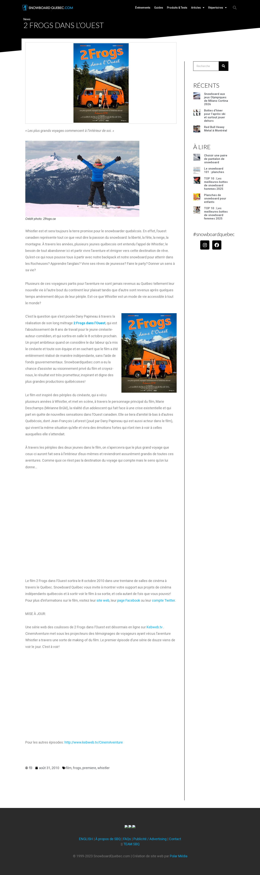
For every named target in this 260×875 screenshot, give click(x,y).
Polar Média (178, 856)
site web (103, 600)
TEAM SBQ (131, 844)
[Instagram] (204, 245)
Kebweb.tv (155, 627)
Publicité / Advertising (150, 839)
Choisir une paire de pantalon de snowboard (215, 159)
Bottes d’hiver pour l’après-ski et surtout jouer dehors (214, 115)
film (69, 768)
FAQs (127, 839)
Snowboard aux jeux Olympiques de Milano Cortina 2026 (216, 99)
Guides (158, 7)
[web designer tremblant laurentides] (126, 827)
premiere (89, 768)
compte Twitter (163, 600)
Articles (196, 7)
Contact (175, 839)
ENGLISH (86, 839)
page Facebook (128, 600)
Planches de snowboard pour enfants (215, 198)
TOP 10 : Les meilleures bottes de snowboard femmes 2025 (216, 213)
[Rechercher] (223, 66)
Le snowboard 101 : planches (214, 170)
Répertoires (215, 7)
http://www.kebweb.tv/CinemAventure (94, 742)
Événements (142, 7)
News (26, 19)
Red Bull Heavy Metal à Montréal (215, 128)
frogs (77, 768)
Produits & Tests (177, 7)
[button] (234, 7)
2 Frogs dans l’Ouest (89, 323)
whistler (103, 768)
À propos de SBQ (108, 839)
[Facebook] (216, 245)
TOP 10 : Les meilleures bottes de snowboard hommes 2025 (216, 184)
